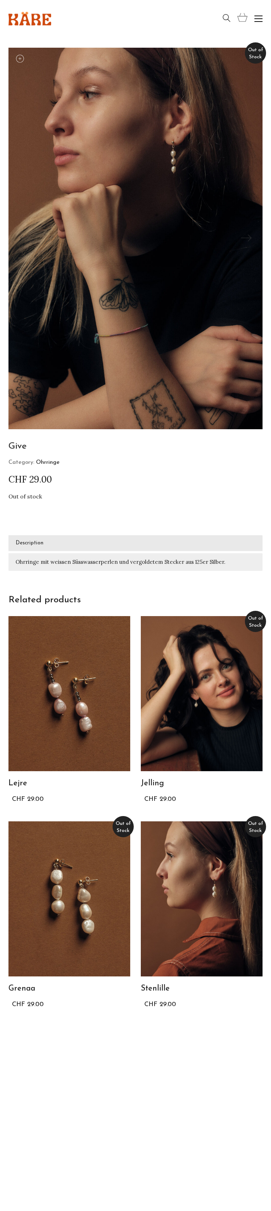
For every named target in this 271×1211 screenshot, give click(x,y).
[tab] (135, 543)
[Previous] (24, 238)
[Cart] (242, 18)
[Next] (246, 238)
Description (29, 543)
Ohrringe (48, 462)
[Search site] (226, 19)
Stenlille (155, 989)
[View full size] (45, 59)
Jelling (152, 783)
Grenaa (21, 989)
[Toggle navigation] (258, 19)
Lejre (17, 783)
